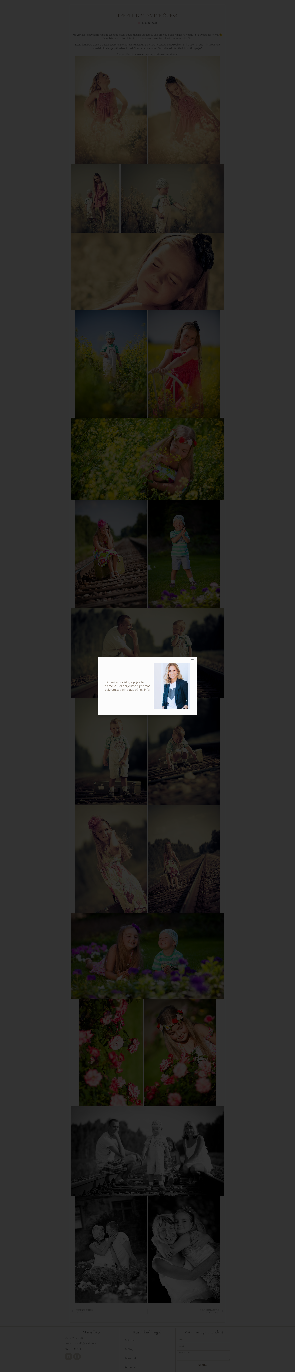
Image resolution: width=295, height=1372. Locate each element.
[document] (147, 686)
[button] (192, 661)
